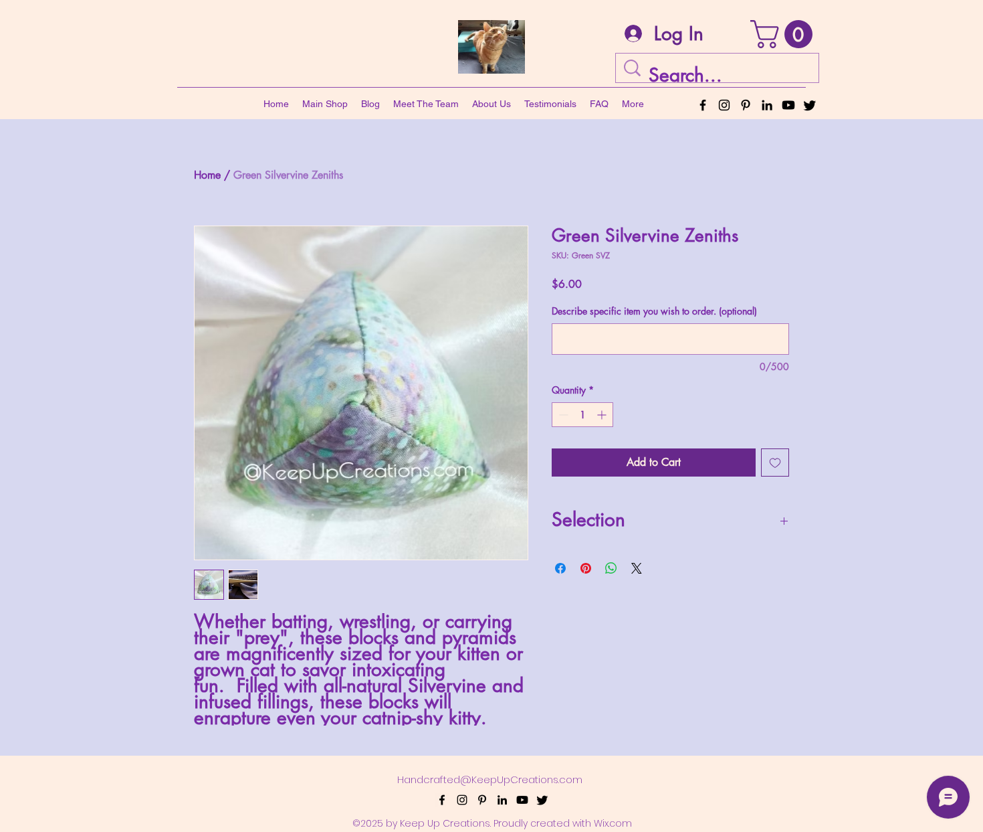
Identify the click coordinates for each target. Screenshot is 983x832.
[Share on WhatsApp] (611, 568)
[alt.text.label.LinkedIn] (767, 105)
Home (207, 175)
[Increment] (602, 414)
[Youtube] (788, 105)
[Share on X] (637, 568)
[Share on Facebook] (560, 568)
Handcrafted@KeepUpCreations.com (489, 779)
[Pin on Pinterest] (586, 568)
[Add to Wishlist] (775, 462)
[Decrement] (562, 414)
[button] (784, 34)
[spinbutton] (582, 414)
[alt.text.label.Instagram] (724, 105)
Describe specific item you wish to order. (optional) (654, 311)
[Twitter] (809, 105)
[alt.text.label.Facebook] (702, 105)
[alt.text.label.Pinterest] (745, 105)
